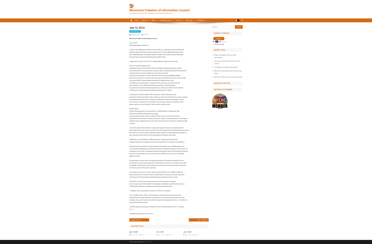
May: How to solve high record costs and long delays (227, 72)
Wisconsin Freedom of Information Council (159, 10)
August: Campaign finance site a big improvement (225, 56)
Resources (189, 20)
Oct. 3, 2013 (160, 232)
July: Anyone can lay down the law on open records (227, 62)
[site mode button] (237, 20)
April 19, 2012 (136, 220)
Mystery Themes (146, 242)
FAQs (153, 20)
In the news (200, 20)
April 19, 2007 (133, 232)
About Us (144, 20)
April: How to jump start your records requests (228, 77)
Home (136, 20)
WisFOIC (146, 34)
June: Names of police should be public (226, 67)
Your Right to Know (165, 20)
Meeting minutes (135, 31)
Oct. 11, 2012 (202, 220)
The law (178, 20)
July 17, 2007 (187, 232)
